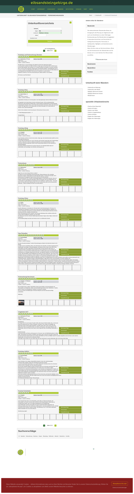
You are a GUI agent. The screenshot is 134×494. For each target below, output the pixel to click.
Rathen (72, 469)
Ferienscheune (22, 163)
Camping (38, 474)
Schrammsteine (78, 466)
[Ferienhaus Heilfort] (70, 359)
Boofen (71, 471)
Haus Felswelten (22, 233)
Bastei (53, 466)
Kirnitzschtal (60, 471)
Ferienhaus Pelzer (23, 198)
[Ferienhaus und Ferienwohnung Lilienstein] (70, 62)
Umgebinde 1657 (23, 312)
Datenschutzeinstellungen (120, 487)
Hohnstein (77, 469)
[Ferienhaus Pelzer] (70, 205)
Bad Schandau (62, 469)
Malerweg (58, 466)
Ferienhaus (35, 436)
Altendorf (56, 436)
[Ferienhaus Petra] (70, 97)
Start (90, 15)
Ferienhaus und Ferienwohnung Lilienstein (30, 55)
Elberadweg (45, 436)
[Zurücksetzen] (70, 22)
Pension (38, 468)
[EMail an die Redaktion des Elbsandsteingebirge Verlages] (115, 1)
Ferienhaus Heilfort (23, 351)
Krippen (40, 436)
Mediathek (21, 470)
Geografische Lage (65, 75)
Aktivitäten (21, 474)
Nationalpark (64, 466)
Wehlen (67, 469)
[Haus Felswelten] (70, 241)
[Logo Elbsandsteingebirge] (21, 9)
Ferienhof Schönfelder (24, 391)
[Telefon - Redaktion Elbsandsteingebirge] (110, 1)
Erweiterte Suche (33, 38)
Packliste (90, 72)
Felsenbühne (62, 436)
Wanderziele (91, 26)
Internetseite (64, 73)
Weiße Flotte (54, 469)
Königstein (54, 471)
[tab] (101, 26)
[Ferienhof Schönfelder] (70, 398)
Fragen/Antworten (23, 466)
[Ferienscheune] (70, 170)
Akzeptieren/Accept (120, 483)
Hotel (37, 466)
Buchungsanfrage (65, 71)
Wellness (67, 471)
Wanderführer (91, 68)
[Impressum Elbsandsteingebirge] (106, 1)
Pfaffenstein (51, 436)
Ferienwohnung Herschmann (26, 276)
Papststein (23, 436)
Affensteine (71, 466)
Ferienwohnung (29, 436)
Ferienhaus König (23, 128)
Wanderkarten (91, 64)
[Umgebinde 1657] (70, 319)
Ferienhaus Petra (23, 90)
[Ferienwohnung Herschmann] (70, 284)
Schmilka (67, 436)
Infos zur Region (23, 468)
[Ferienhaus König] (70, 135)
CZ (19, 436)
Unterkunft (98, 15)
